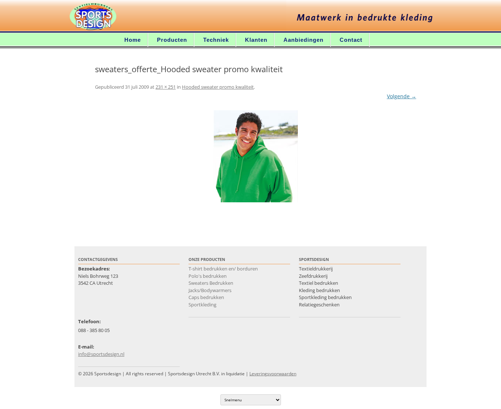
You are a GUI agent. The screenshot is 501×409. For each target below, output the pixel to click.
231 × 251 (166, 87)
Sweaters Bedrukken (211, 283)
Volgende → (401, 96)
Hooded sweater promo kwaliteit (218, 87)
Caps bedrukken (206, 297)
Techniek (216, 40)
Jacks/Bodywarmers (210, 290)
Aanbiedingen (303, 40)
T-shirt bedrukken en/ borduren (223, 268)
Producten (172, 40)
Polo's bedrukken (208, 276)
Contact (351, 40)
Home (132, 40)
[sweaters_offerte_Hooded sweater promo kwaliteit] (255, 156)
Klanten (256, 40)
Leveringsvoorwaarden (272, 374)
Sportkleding (202, 304)
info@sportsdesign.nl (101, 354)
